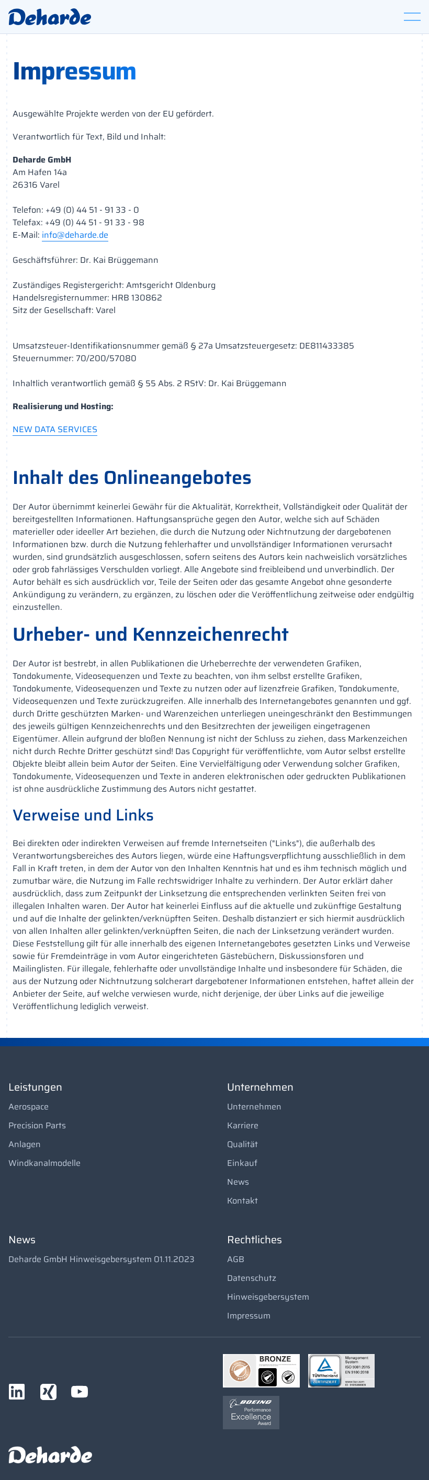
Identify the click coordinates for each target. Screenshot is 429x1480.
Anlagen (24, 1144)
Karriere (242, 1125)
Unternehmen (254, 1106)
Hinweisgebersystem (268, 1296)
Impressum (248, 1315)
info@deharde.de (75, 235)
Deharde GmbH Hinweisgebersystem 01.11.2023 (101, 1259)
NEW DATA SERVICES (55, 429)
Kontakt (242, 1200)
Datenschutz (251, 1278)
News (238, 1181)
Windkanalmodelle (44, 1163)
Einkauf (242, 1163)
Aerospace (28, 1106)
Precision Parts (37, 1125)
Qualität (242, 1144)
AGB (235, 1259)
